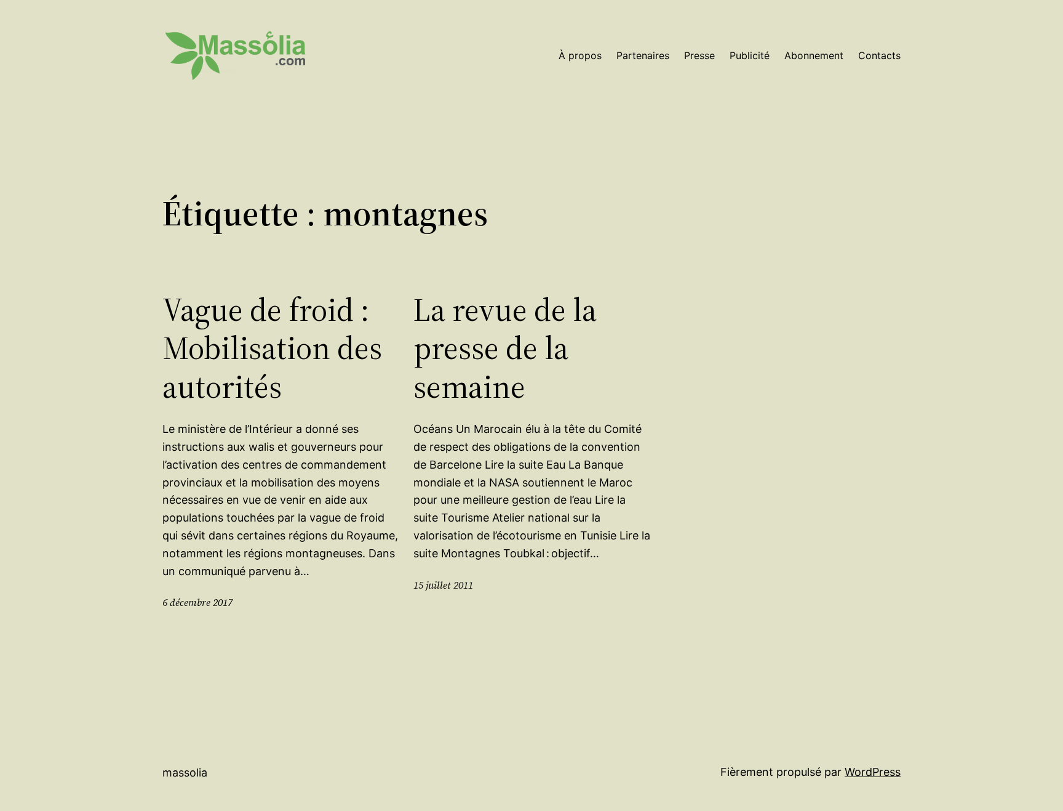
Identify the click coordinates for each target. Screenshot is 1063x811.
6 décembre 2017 (197, 602)
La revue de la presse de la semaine (505, 348)
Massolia (184, 772)
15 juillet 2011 (443, 585)
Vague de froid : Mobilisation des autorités (272, 348)
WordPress (873, 771)
